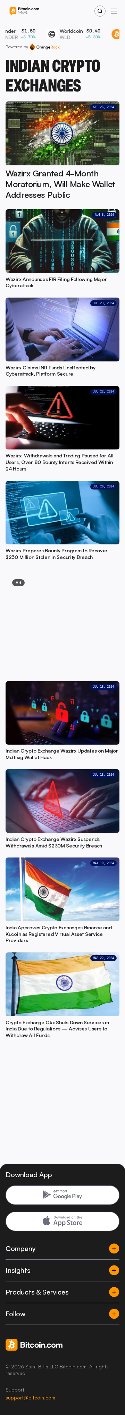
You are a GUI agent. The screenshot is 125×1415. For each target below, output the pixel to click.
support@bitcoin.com (30, 1398)
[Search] (100, 11)
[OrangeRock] (45, 46)
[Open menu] (113, 11)
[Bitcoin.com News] (24, 11)
